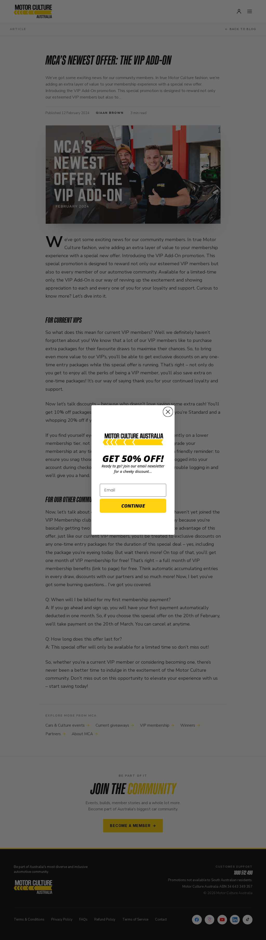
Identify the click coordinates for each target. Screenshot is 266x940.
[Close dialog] (167, 411)
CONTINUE (133, 506)
